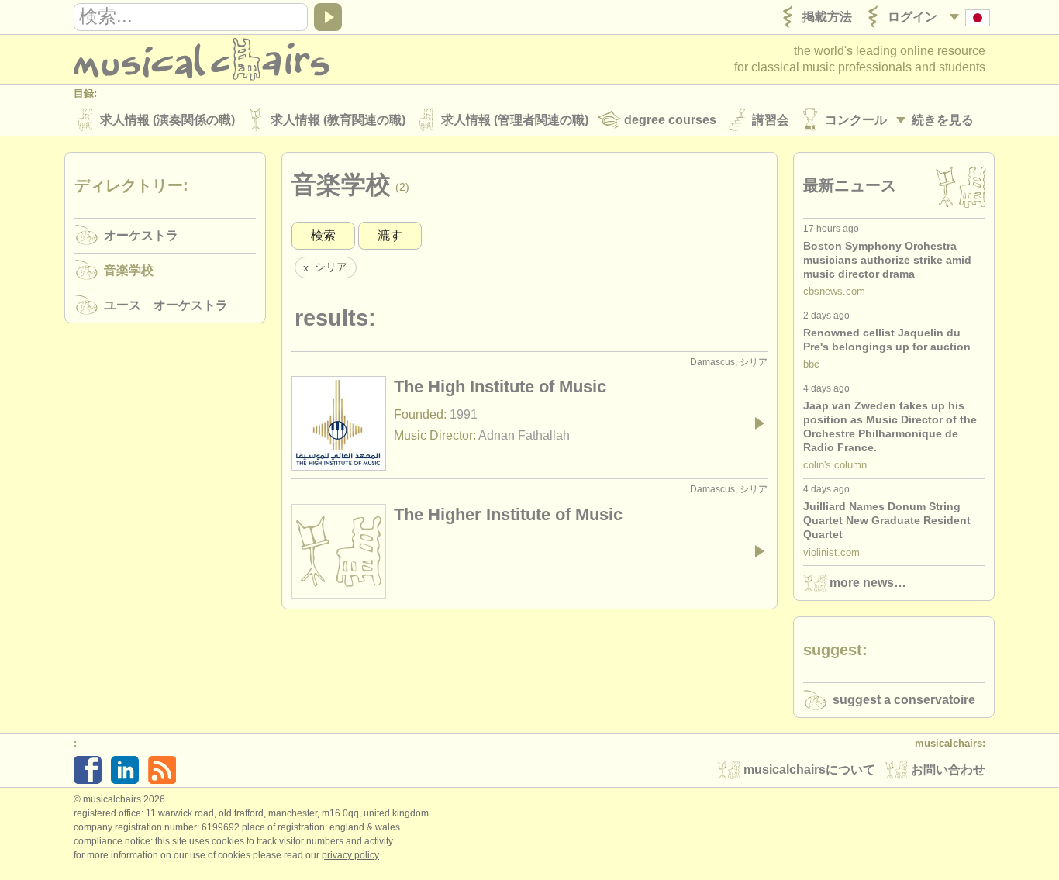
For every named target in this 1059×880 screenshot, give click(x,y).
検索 (323, 235)
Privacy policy (350, 855)
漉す (390, 235)
